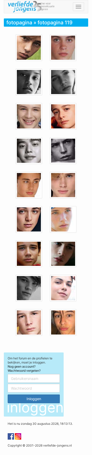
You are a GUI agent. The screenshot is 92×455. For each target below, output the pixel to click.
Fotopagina (19, 22)
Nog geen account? (22, 366)
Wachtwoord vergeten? (24, 370)
